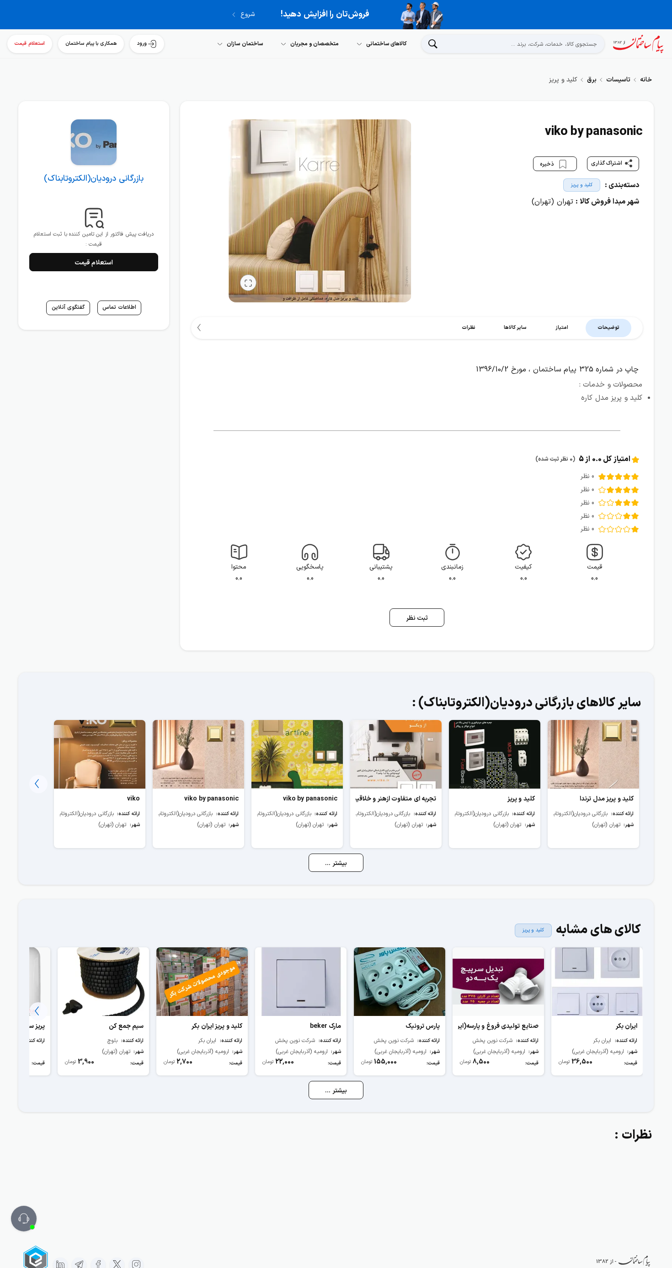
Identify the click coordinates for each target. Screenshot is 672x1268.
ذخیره (548, 164)
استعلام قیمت (30, 44)
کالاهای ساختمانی (386, 44)
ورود (142, 44)
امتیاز (561, 328)
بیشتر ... (336, 863)
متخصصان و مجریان (314, 44)
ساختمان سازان (245, 44)
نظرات (468, 328)
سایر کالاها (515, 328)
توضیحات (608, 328)
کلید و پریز (581, 185)
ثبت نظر (417, 618)
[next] (200, 327)
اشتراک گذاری (607, 163)
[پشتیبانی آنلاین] (24, 1218)
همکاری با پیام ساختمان (91, 44)
